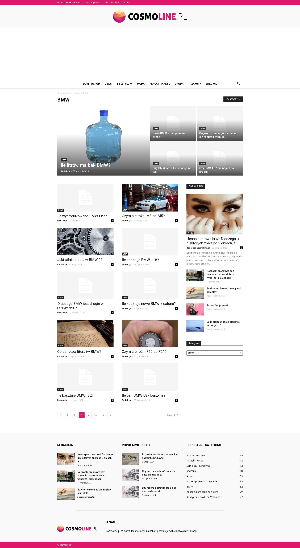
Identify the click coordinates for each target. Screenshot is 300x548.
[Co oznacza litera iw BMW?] (85, 333)
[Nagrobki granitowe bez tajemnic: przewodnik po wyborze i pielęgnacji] (195, 275)
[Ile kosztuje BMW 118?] (150, 241)
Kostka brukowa (195, 455)
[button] (238, 84)
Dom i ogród (91, 83)
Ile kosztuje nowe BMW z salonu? (149, 304)
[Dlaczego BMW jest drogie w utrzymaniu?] (85, 285)
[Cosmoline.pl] (150, 16)
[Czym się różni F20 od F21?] (150, 333)
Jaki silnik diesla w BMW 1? (79, 260)
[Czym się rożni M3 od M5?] (150, 198)
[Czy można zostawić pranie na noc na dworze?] (130, 492)
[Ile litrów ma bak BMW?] (103, 137)
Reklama (115, 2)
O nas (105, 2)
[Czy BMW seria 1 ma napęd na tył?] (173, 158)
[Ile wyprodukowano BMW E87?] (85, 198)
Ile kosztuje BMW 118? (140, 260)
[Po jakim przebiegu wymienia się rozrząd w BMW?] (220, 123)
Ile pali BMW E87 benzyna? (143, 395)
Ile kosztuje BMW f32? (75, 395)
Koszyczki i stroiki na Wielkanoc (204, 497)
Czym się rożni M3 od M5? (143, 216)
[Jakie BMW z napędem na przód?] (173, 123)
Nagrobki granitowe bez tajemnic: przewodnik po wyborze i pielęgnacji (221, 274)
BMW (64, 160)
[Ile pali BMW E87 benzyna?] (150, 377)
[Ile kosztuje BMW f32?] (85, 377)
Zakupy (196, 83)
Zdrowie (211, 83)
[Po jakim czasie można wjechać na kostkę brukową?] (130, 459)
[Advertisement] (150, 53)
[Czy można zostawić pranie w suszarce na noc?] (130, 475)
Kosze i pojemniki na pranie (201, 481)
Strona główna (92, 2)
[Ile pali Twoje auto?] (195, 309)
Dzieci (108, 83)
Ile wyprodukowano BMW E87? (82, 216)
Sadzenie (191, 471)
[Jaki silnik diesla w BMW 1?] (85, 241)
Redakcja (65, 171)
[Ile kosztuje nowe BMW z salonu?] (150, 285)
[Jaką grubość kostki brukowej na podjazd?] (195, 326)
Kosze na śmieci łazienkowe (202, 491)
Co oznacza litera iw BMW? (79, 352)
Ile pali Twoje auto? (217, 305)
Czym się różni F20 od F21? (144, 352)
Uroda (179, 83)
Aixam (189, 476)
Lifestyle (123, 83)
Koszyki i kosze (194, 460)
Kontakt (126, 2)
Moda (141, 83)
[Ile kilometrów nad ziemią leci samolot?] (195, 293)
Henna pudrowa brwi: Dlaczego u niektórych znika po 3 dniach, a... (212, 241)
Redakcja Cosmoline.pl (198, 247)
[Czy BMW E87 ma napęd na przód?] (220, 158)
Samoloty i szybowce (198, 465)
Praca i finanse (159, 83)
